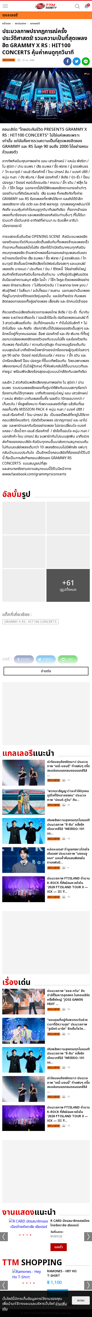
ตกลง (80, 1300)
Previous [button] (4, 1236)
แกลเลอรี (35, 23)
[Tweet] (77, 61)
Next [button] (88, 1236)
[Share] (67, 61)
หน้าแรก (6, 23)
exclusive (20, 23)
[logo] (46, 6)
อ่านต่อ (46, 671)
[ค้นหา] (77, 6)
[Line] (86, 61)
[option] (46, 1235)
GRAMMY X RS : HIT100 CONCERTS (30, 621)
